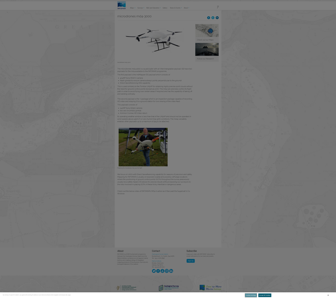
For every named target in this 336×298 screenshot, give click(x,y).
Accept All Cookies (264, 295)
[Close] (328, 295)
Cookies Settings (251, 295)
